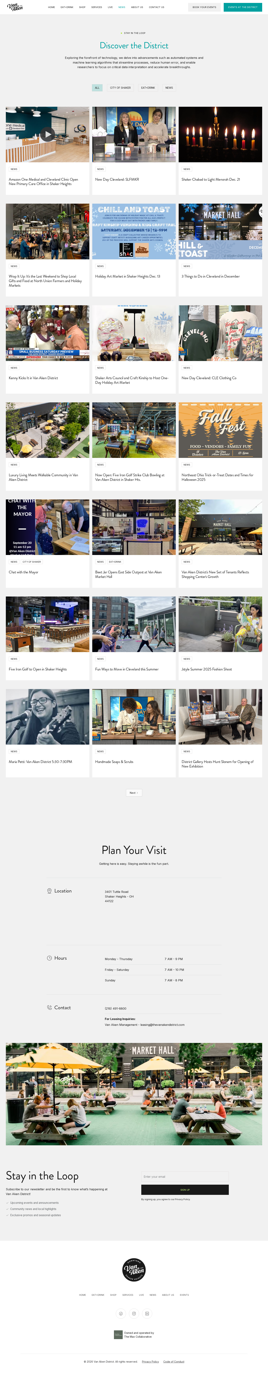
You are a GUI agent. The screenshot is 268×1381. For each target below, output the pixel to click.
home (82, 1295)
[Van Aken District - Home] (15, 7)
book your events (204, 7)
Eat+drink (98, 1295)
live (141, 1295)
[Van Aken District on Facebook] (121, 1314)
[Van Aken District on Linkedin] (147, 1314)
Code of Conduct (173, 1361)
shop (113, 1295)
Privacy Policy (182, 1199)
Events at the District (243, 7)
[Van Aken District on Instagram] (134, 1314)
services (127, 1295)
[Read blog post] (47, 134)
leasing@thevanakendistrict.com (162, 1025)
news (153, 1295)
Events (184, 1295)
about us (168, 1295)
